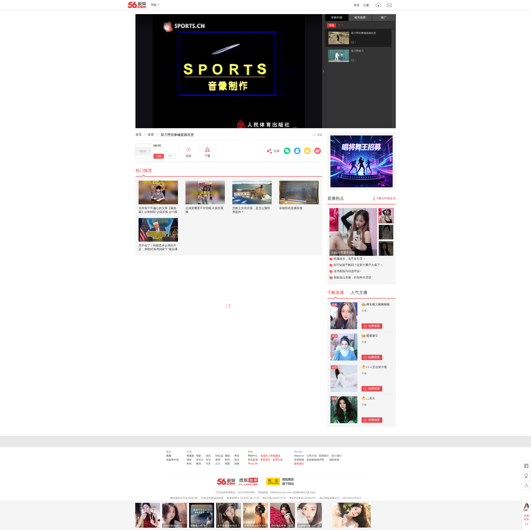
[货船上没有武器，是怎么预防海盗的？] (252, 192)
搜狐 (280, 481)
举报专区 (265, 459)
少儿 (217, 463)
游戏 (217, 459)
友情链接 (299, 459)
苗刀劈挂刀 (357, 50)
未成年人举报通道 (270, 455)
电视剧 (190, 455)
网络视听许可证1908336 (184, 498)
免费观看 (374, 326)
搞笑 (189, 459)
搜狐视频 (250, 481)
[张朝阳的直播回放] (299, 192)
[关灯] (526, 475)
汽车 (208, 463)
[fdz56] (142, 151)
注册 (366, 5)
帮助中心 (253, 455)
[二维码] (526, 466)
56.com (137, 6)
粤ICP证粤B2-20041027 (302, 498)
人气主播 (359, 292)
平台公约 (253, 463)
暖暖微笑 (372, 335)
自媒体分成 (172, 459)
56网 (226, 482)
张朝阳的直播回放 (290, 208)
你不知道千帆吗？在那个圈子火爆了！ (358, 265)
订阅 (158, 156)
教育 (198, 463)
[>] (378, 5)
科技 (189, 463)
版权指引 (299, 463)
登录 (356, 5)
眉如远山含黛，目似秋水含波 (352, 277)
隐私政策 (334, 459)
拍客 (236, 463)
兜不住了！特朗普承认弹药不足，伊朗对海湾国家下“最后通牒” (158, 249)
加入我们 (336, 455)
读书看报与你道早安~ (347, 271)
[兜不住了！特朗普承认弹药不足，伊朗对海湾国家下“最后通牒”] (158, 230)
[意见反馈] (526, 485)
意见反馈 (253, 459)
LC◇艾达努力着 (376, 367)
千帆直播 (335, 292)
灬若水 (370, 398)
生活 (208, 459)
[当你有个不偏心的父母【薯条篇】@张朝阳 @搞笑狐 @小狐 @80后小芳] (158, 192)
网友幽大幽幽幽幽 (378, 304)
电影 (198, 455)
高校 (227, 455)
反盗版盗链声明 (315, 459)
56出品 (219, 455)
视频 (168, 455)
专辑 (331, 25)
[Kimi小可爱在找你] (353, 210)
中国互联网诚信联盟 (212, 498)
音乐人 (200, 459)
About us (299, 455)
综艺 (208, 455)
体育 (151, 134)
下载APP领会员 (386, 198)
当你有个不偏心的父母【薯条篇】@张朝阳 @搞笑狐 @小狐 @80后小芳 (158, 212)
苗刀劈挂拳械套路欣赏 (363, 33)
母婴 (227, 463)
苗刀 (340, 25)
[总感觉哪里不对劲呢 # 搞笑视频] (205, 192)
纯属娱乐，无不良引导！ (349, 258)
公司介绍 (312, 455)
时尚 (227, 459)
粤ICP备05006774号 (274, 498)
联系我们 (324, 455)
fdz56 (157, 145)
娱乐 (236, 459)
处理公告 (278, 459)
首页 (138, 134)
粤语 (236, 455)
